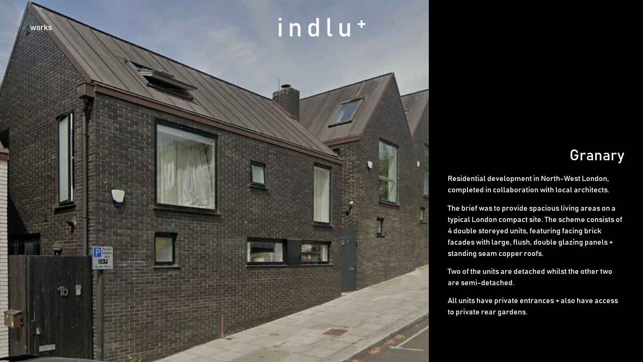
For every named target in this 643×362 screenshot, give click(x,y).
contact (595, 28)
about (553, 28)
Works (41, 28)
